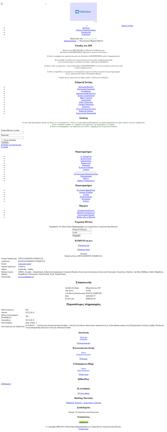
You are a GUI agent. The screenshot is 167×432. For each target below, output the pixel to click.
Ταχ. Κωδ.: (69, 291)
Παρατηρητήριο (70, 41)
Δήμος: (4, 269)
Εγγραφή (4, 147)
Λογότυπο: (5, 261)
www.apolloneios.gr (26, 277)
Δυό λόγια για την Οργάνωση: (13, 326)
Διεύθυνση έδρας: (72, 288)
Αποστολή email (24, 264)
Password (4, 135)
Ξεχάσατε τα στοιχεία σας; (11, 145)
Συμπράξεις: (6, 320)
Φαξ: (67, 296)
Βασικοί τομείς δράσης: (7, 273)
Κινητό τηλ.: (70, 299)
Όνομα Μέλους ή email (10, 130)
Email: (3, 264)
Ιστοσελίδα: (6, 277)
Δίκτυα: (4, 312)
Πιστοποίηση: (6, 323)
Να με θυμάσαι (10, 140)
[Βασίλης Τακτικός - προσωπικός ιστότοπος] (83, 403)
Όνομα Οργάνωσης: (9, 258)
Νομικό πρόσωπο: (8, 266)
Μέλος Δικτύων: (7, 310)
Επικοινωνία (83, 429)
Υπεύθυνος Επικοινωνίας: (75, 293)
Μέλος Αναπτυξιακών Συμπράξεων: (9, 316)
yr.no (95, 21)
